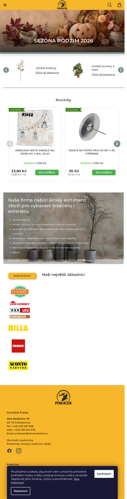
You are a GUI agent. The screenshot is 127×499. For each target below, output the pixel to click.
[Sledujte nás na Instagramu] (18, 451)
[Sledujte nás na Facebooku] (9, 451)
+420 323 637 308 (23, 426)
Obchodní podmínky (20, 440)
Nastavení (20, 491)
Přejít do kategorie (47, 72)
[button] (6, 70)
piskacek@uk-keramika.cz (31, 433)
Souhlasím (104, 473)
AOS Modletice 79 (18, 418)
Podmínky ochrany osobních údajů (29, 443)
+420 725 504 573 (24, 429)
